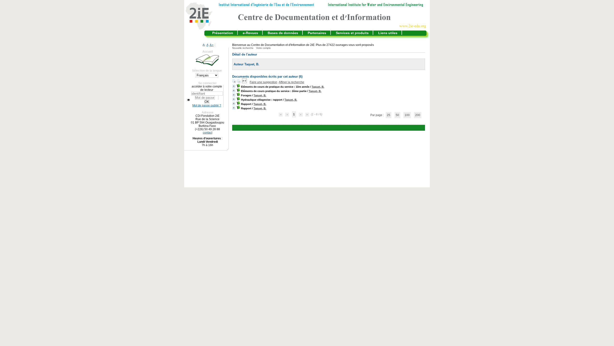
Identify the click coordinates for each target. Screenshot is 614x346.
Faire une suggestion (263, 82)
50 (397, 115)
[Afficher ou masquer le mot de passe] (188, 100)
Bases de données (283, 33)
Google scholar (321, 128)
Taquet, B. (318, 86)
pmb (340, 128)
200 (417, 115)
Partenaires (317, 33)
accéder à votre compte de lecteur (207, 88)
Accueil (207, 51)
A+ (212, 45)
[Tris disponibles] (245, 82)
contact (207, 132)
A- (204, 44)
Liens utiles (387, 33)
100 (407, 115)
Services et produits (352, 33)
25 (388, 115)
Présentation (222, 33)
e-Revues (250, 33)
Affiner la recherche (291, 82)
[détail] (233, 86)
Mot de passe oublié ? (206, 105)
